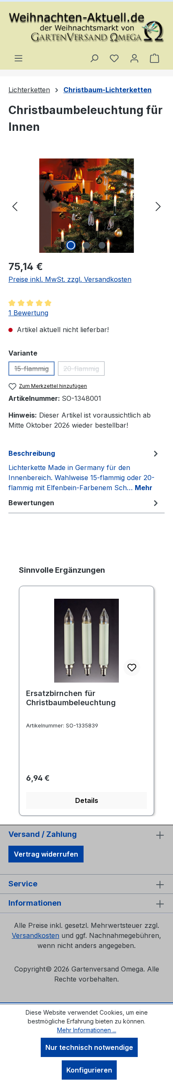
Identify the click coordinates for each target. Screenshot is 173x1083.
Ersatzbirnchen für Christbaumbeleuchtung (71, 698)
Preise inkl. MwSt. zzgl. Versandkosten (69, 279)
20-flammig (84, 370)
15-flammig (34, 370)
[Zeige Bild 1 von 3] (71, 245)
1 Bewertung (28, 313)
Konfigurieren (89, 1070)
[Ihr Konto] (134, 57)
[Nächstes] (158, 205)
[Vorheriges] (14, 205)
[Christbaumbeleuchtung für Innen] (86, 205)
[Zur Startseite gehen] (86, 27)
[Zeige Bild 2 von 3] (86, 245)
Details (86, 800)
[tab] (84, 470)
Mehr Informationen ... (86, 1030)
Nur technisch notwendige (89, 1047)
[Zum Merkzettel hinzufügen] (131, 667)
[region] (86, 205)
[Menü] (18, 57)
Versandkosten (35, 935)
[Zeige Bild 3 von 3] (102, 245)
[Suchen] (94, 57)
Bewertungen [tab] (31, 503)
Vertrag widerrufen (46, 854)
